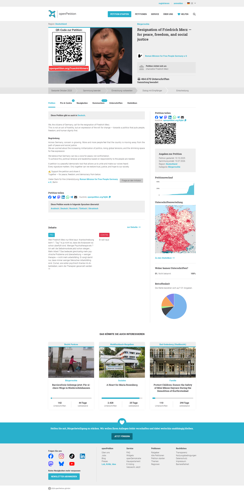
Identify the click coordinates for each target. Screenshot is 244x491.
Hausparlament (133, 461)
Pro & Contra (66, 102)
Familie (173, 380)
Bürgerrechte (143, 24)
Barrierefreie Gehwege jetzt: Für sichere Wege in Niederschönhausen (71, 386)
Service (155, 14)
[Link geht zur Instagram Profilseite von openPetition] (61, 456)
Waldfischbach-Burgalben (122, 344)
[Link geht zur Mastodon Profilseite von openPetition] (50, 463)
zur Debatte (132, 227)
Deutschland (61, 24)
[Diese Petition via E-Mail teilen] (76, 197)
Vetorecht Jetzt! (133, 467)
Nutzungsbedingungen (186, 455)
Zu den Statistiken (163, 258)
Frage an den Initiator (131, 180)
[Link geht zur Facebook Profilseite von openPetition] (50, 456)
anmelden (178, 3)
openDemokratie (133, 458)
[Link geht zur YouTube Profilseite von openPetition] (71, 463)
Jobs (104, 455)
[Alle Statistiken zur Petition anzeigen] (175, 252)
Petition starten (119, 14)
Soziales (122, 380)
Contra (104, 235)
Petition (51, 103)
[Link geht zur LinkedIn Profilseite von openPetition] (82, 456)
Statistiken (132, 103)
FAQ (128, 452)
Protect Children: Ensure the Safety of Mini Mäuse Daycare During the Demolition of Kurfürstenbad (173, 387)
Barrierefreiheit (182, 464)
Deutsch (81, 115)
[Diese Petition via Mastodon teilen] (58, 197)
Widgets (130, 455)
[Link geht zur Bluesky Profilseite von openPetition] (61, 463)
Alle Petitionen (157, 455)
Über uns (106, 452)
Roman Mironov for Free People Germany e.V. (166, 56)
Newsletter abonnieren (64, 476)
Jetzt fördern (122, 436)
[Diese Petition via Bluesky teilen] (54, 197)
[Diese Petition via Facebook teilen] (49, 197)
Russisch (73, 208)
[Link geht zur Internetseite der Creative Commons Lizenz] (49, 488)
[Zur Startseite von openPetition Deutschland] (62, 14)
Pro (52, 235)
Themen (155, 461)
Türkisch (83, 208)
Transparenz (181, 452)
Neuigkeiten (82, 103)
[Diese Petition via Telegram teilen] (71, 197)
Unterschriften (116, 103)
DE (191, 3)
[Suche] (194, 14)
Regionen (155, 464)
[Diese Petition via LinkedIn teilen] (63, 197)
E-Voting (130, 464)
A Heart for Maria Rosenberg (122, 384)
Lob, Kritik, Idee (109, 464)
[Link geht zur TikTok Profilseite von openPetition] (71, 456)
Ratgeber (155, 452)
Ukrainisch (93, 208)
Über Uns (168, 14)
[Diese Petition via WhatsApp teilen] (67, 197)
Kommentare (98, 102)
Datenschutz (181, 458)
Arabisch (55, 208)
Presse (105, 461)
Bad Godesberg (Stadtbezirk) (172, 344)
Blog (104, 458)
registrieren (164, 3)
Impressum (181, 461)
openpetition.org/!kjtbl (98, 197)
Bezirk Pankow (71, 344)
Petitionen (141, 14)
